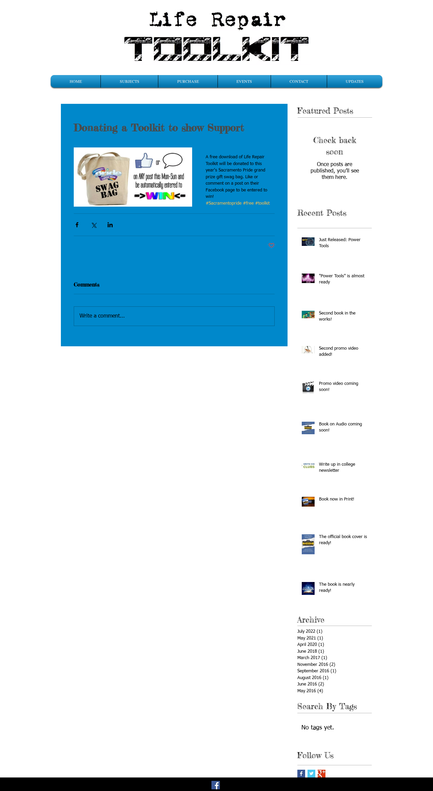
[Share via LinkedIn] (110, 225)
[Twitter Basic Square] (311, 773)
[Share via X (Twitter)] (93, 225)
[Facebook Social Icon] (215, 785)
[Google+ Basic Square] (321, 773)
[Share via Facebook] (77, 225)
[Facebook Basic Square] (301, 773)
